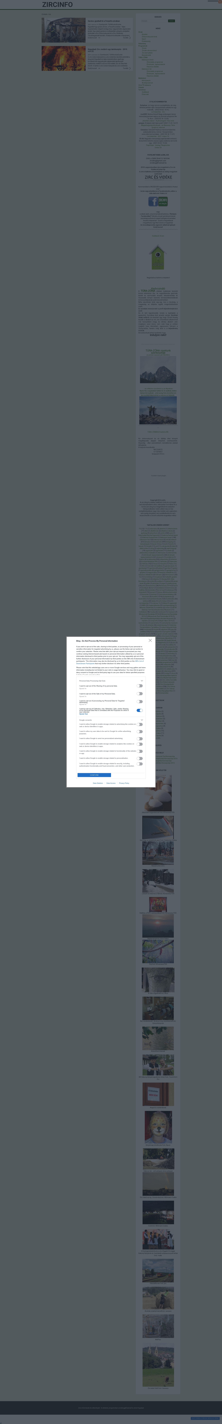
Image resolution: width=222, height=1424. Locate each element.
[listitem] (111, 681)
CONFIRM (94, 775)
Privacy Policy (124, 783)
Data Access (111, 783)
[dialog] (111, 712)
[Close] (151, 641)
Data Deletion (98, 783)
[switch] (140, 685)
